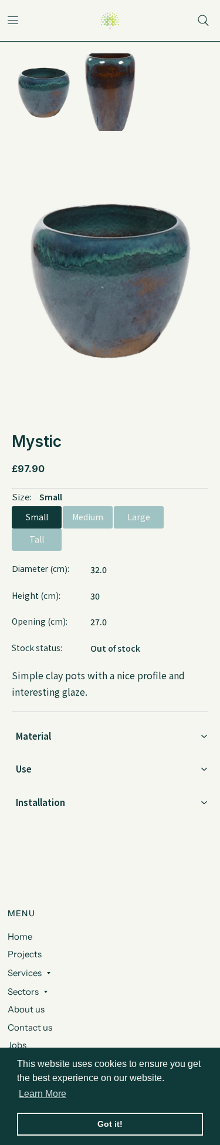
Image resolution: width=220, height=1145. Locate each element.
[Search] (203, 20)
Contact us (30, 1027)
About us (26, 1009)
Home (20, 936)
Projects (25, 954)
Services (25, 972)
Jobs (17, 1045)
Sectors (23, 991)
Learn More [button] (42, 1094)
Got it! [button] (110, 1124)
